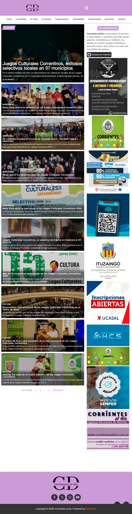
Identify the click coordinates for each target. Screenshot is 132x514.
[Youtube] (77, 497)
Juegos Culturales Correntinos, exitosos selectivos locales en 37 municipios (42, 66)
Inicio (9, 19)
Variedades (78, 19)
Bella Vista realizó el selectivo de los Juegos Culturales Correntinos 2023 (43, 108)
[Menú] (86, 8)
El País (34, 19)
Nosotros (109, 19)
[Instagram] (70, 497)
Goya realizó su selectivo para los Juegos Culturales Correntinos (38, 175)
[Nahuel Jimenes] (108, 114)
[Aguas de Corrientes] (108, 235)
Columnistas (94, 19)
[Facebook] (54, 497)
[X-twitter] (62, 497)
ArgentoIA (90, 509)
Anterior (27, 390)
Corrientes (21, 19)
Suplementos (62, 19)
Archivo (122, 19)
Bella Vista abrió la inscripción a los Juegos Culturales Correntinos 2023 (42, 209)
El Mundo (46, 19)
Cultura (9, 28)
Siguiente (58, 390)
